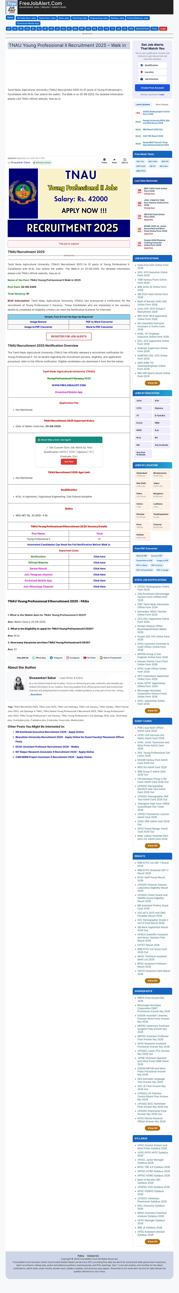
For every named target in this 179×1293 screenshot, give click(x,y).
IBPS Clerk (140, 166)
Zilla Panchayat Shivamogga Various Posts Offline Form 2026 (153, 596)
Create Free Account (152, 87)
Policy (81, 1255)
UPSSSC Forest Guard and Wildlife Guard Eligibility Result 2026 (152, 898)
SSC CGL (140, 161)
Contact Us (93, 1255)
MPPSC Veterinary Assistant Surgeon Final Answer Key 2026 (153, 1028)
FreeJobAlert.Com (40, 3)
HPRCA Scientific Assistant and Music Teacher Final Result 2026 (152, 937)
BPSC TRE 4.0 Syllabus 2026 (153, 1167)
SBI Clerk (164, 166)
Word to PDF (141, 556)
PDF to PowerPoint (144, 570)
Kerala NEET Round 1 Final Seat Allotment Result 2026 (156, 143)
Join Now (69, 461)
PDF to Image (162, 570)
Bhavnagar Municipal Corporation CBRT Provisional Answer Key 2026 (153, 1008)
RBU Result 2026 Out (153, 129)
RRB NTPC (140, 171)
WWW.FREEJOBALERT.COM (69, 385)
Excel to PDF (156, 556)
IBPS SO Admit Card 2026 (152, 767)
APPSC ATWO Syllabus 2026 (153, 1171)
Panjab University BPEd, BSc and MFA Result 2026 (156, 121)
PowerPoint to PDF (144, 560)
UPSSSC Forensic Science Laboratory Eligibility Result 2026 (152, 887)
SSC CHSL (152, 161)
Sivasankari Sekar (20, 162)
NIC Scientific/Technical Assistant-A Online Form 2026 (151, 326)
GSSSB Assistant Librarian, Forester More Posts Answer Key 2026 (153, 1018)
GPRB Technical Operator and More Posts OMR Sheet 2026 (153, 1061)
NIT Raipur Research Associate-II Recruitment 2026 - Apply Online (55, 751)
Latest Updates (143, 104)
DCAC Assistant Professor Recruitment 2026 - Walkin (47, 746)
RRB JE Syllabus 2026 (149, 1227)
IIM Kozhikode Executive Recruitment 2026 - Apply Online (50, 732)
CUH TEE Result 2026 (153, 136)
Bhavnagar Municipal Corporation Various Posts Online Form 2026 (152, 693)
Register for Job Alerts (69, 336)
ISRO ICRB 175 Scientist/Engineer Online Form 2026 (151, 365)
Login (161, 94)
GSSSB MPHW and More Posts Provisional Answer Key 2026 (151, 1071)
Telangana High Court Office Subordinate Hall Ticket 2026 (153, 806)
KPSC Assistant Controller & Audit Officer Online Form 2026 (153, 646)
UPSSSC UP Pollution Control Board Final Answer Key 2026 (152, 1096)
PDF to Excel (156, 565)
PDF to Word (141, 565)
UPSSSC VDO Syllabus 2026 (153, 1187)
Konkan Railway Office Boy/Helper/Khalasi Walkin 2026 (152, 629)
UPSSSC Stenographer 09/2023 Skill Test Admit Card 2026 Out (151, 789)
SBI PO (153, 166)
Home (10, 17)
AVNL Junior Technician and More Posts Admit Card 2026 (153, 745)
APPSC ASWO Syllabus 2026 (153, 1175)
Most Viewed (162, 104)
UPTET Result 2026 (148, 945)
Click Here (99, 568)
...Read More (35, 694)
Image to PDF (162, 560)
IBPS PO (165, 161)
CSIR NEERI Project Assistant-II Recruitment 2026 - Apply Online (54, 757)
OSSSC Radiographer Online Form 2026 (156, 112)
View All (152, 383)
